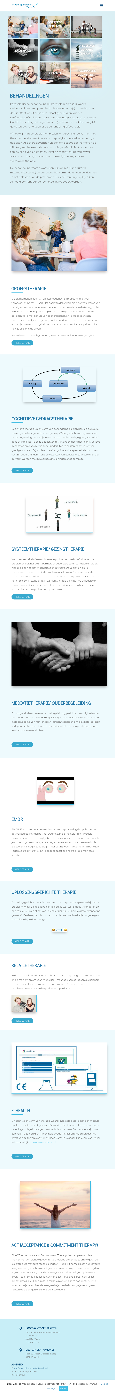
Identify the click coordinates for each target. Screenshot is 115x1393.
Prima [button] (63, 1388)
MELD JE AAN (22, 343)
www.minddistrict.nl (44, 1142)
